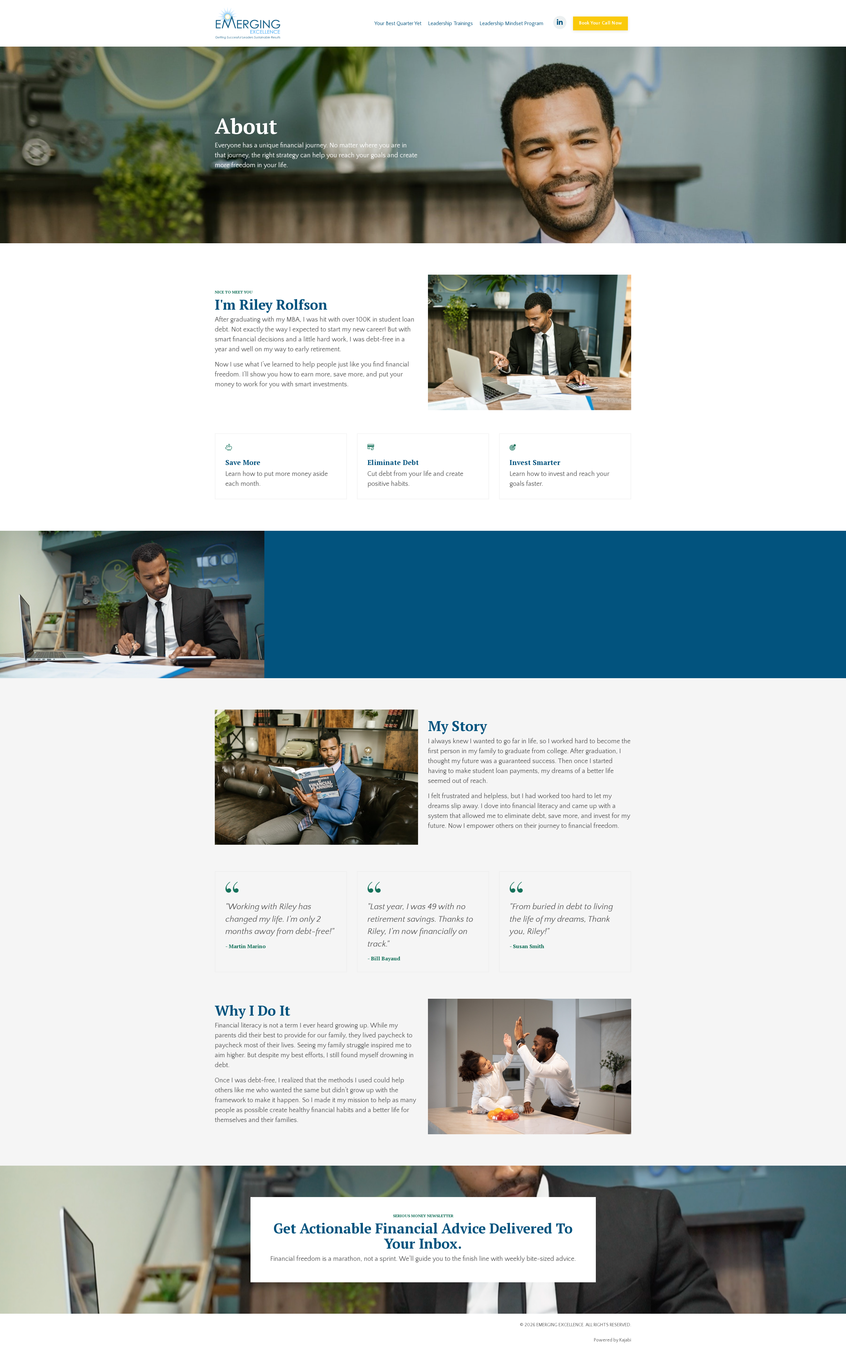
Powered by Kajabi (612, 1340)
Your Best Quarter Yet (397, 23)
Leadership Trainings (450, 23)
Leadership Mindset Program (511, 23)
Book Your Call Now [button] (600, 23)
